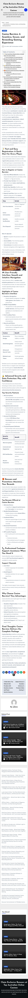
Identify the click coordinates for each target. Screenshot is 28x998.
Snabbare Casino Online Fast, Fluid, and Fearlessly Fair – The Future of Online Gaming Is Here (14, 819)
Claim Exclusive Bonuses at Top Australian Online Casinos (13, 7)
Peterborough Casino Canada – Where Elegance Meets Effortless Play (13, 757)
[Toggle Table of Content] (23, 52)
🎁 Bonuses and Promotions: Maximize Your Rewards (14, 71)
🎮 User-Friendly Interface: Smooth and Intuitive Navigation (13, 59)
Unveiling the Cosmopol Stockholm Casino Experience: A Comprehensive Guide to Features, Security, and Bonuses (13, 897)
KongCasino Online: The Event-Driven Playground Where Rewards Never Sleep (14, 926)
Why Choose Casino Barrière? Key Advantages (13, 82)
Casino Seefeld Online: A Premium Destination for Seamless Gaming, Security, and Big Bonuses (14, 841)
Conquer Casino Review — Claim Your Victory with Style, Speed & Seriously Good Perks (13, 941)
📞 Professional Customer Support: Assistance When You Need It (13, 77)
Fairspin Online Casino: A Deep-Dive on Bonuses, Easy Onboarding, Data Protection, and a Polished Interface (13, 782)
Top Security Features (11, 68)
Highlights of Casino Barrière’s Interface (13, 63)
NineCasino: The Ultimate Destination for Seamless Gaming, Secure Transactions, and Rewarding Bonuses (13, 858)
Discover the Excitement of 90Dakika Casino (13, 902)
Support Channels (10, 80)
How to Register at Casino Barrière (14, 57)
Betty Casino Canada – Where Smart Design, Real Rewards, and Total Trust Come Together (12, 742)
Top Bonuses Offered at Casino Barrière (13, 74)
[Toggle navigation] (2, 10)
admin (7, 46)
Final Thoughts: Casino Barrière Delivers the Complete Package (12, 86)
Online (5, 921)
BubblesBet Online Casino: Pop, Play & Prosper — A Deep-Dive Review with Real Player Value (13, 971)
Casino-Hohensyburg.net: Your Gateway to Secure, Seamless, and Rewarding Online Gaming (13, 890)
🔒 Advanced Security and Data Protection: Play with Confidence (12, 66)
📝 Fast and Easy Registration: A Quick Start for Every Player (14, 54)
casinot (4, 30)
